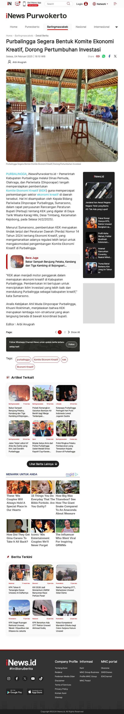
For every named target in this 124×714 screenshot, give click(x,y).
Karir (82, 668)
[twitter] (115, 56)
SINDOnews (106, 672)
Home (13, 26)
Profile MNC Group (88, 676)
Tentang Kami (61, 668)
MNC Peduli (85, 680)
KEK (43, 190)
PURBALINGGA (16, 174)
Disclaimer (59, 680)
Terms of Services (63, 685)
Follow (71, 344)
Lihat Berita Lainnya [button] (41, 464)
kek (64, 359)
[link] (97, 56)
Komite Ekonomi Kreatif (22, 190)
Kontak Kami (60, 693)
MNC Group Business (89, 672)
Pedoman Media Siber (65, 676)
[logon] (9, 3)
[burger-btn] (115, 4)
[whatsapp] (103, 56)
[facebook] (109, 56)
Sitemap (58, 697)
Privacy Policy (61, 689)
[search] (68, 4)
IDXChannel (106, 676)
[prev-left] (56, 332)
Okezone (105, 668)
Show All (75, 332)
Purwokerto (32, 26)
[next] (69, 332)
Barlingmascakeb (57, 26)
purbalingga (23, 359)
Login (79, 4)
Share (91, 56)
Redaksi (58, 672)
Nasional (81, 26)
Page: (9, 332)
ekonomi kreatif (48, 194)
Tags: (9, 358)
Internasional (101, 26)
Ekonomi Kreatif (25, 366)
